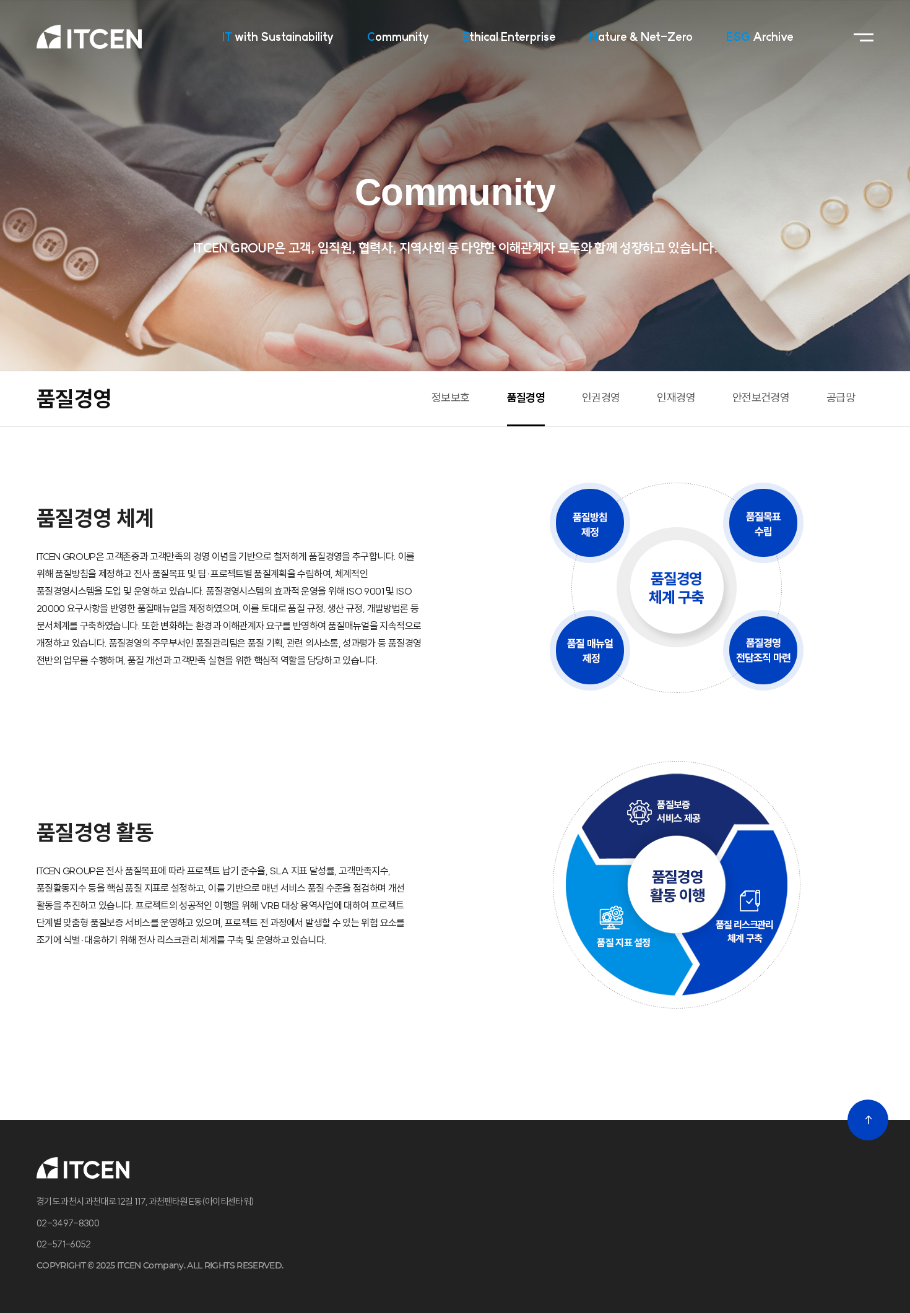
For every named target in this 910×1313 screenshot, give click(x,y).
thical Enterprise (509, 37)
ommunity (398, 37)
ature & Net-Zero (641, 37)
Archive (760, 37)
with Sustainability (278, 37)
